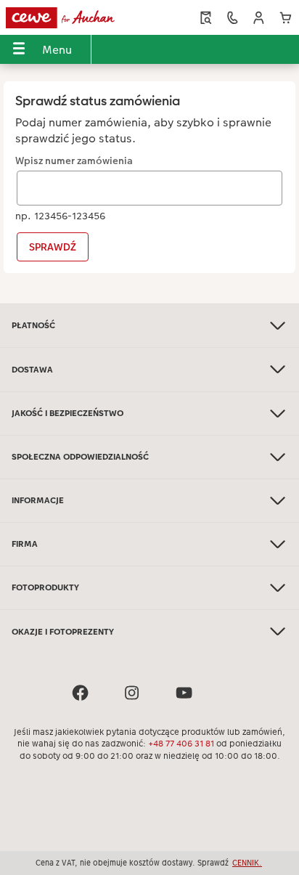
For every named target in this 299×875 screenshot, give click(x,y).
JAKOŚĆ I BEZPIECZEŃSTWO (67, 413)
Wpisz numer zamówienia (74, 161)
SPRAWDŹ (52, 247)
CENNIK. (247, 862)
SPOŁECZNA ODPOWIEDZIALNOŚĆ (80, 457)
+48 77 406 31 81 (181, 743)
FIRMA (25, 544)
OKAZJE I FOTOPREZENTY (63, 632)
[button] (258, 17)
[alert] (149, 188)
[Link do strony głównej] (63, 17)
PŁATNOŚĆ (33, 325)
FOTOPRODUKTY (45, 587)
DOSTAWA (32, 369)
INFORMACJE (38, 500)
